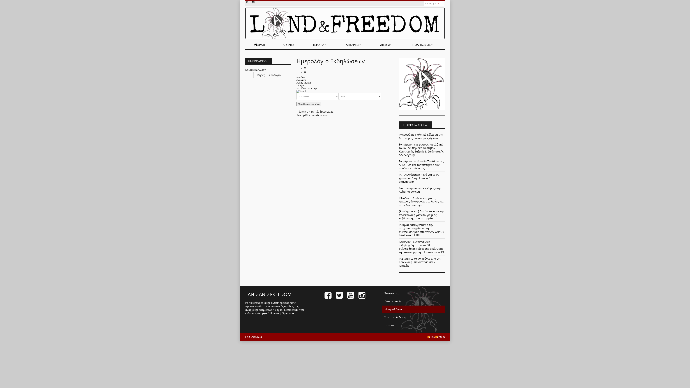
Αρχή (261, 44)
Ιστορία (318, 45)
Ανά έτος (300, 77)
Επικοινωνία (393, 301)
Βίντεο (389, 325)
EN (253, 2)
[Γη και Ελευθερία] (345, 23)
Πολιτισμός (421, 45)
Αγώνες (288, 45)
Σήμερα (300, 85)
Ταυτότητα (392, 293)
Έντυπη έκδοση (395, 317)
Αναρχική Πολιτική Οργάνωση (276, 313)
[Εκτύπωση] (305, 68)
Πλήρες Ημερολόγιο (268, 75)
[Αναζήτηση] (301, 91)
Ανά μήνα (301, 79)
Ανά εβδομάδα (303, 82)
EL (248, 2)
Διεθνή (386, 45)
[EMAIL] (305, 72)
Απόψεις (352, 45)
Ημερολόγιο (393, 309)
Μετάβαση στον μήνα (307, 88)
